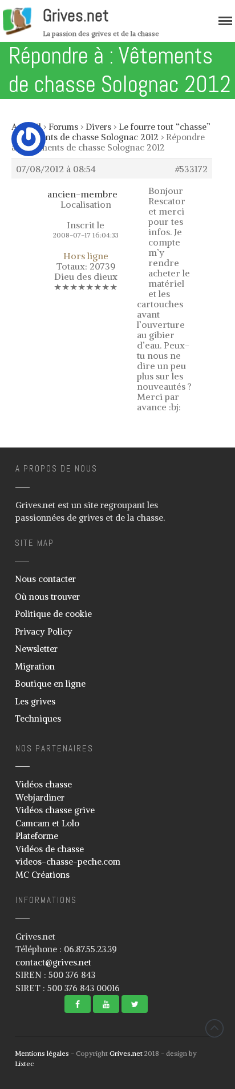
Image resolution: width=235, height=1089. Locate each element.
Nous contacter (45, 578)
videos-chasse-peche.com (67, 861)
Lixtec (24, 1063)
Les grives (35, 701)
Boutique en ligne (50, 683)
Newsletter (36, 648)
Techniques (38, 718)
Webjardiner (39, 797)
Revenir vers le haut (214, 1028)
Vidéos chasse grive (55, 810)
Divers (98, 126)
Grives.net (76, 15)
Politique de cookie (53, 613)
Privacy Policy (43, 631)
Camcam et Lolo (47, 823)
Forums (63, 126)
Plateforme (36, 835)
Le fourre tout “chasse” (164, 126)
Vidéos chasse (43, 784)
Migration (35, 666)
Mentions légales (42, 1053)
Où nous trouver (47, 596)
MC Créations (42, 874)
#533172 (191, 169)
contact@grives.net (53, 962)
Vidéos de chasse (49, 849)
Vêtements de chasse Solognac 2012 (88, 137)
